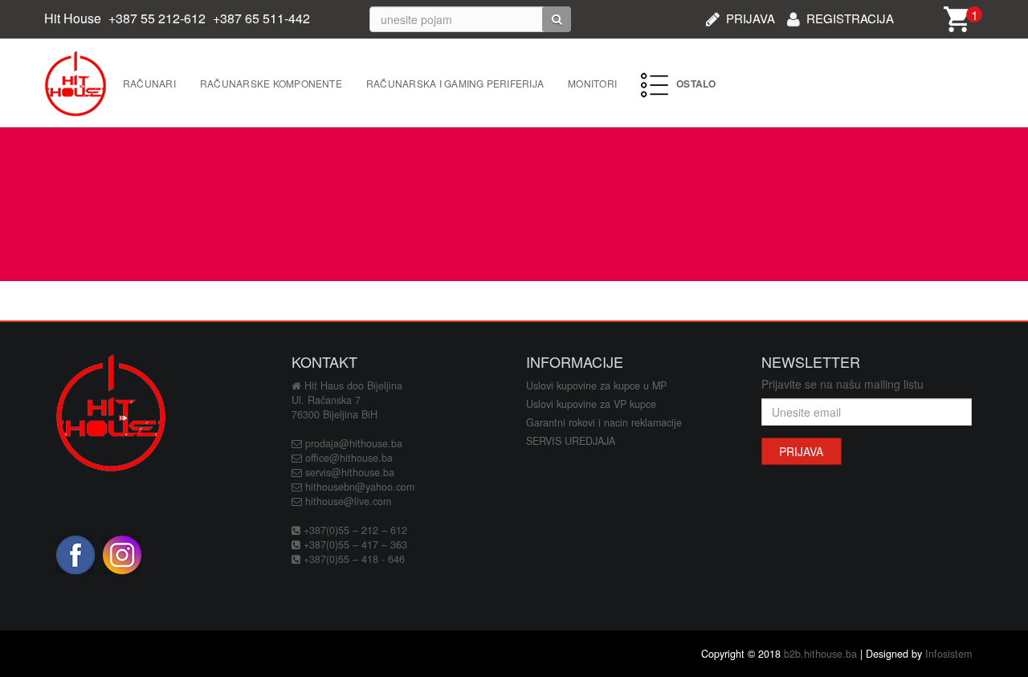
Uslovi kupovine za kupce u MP (596, 385)
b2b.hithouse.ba (820, 653)
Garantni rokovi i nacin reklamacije (604, 422)
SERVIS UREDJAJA (570, 441)
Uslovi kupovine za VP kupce (591, 404)
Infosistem (948, 653)
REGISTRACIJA (850, 16)
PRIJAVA (750, 16)
